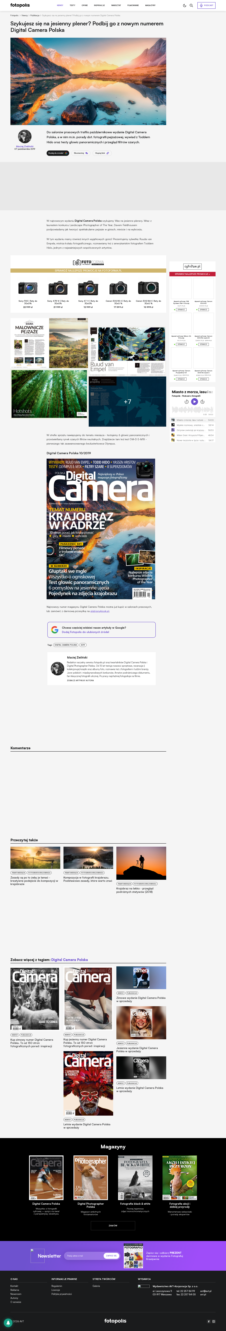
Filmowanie (133, 5)
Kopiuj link (100, 153)
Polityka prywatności (62, 1294)
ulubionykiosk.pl (99, 611)
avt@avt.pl (205, 1291)
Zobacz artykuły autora (80, 681)
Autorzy (14, 1298)
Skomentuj (79, 153)
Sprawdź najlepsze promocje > (192, 274)
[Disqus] (88, 793)
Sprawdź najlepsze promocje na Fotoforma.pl (88, 270)
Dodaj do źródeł (55, 153)
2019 (83, 645)
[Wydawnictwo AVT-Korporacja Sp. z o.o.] (144, 1292)
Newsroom (15, 1294)
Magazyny (150, 5)
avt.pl (203, 1294)
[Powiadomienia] (8, 1323)
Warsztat (116, 5)
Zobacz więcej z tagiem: (49, 960)
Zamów (113, 1225)
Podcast (208, 5)
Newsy (60, 5)
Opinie (85, 5)
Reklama (14, 1290)
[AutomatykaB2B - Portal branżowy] (115, 1321)
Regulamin (57, 1286)
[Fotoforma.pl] (88, 264)
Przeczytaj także (24, 840)
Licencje (56, 1290)
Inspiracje (99, 5)
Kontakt (14, 1286)
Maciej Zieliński (25, 146)
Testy (72, 5)
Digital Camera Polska (66, 645)
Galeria (96, 1286)
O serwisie (15, 1302)
